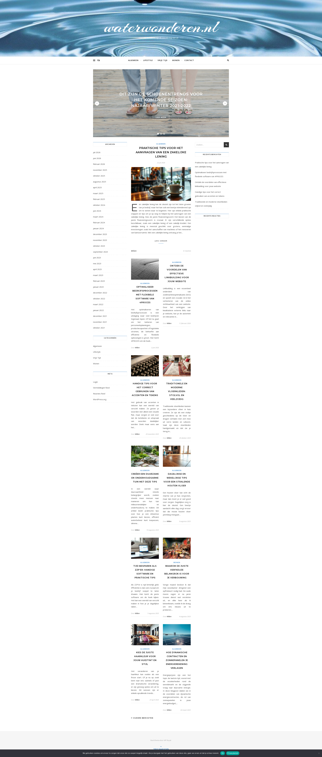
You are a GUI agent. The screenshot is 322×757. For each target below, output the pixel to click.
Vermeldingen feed (101, 387)
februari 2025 (99, 199)
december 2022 (100, 292)
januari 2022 (98, 310)
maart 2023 (98, 275)
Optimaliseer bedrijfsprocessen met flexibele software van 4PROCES (145, 295)
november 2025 (100, 170)
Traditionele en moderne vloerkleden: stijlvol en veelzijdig (176, 391)
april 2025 (97, 187)
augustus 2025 (99, 181)
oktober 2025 (99, 175)
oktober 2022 (99, 298)
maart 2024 (98, 216)
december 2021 (100, 316)
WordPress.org (99, 399)
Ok (223, 753)
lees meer (161, 117)
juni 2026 (97, 158)
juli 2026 (96, 152)
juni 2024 (97, 211)
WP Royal (167, 740)
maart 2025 (98, 193)
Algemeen (133, 60)
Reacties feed (99, 393)
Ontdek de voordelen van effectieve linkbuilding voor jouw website (177, 274)
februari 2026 (99, 164)
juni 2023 (97, 257)
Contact (189, 60)
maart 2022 (98, 304)
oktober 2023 (99, 246)
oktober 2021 (99, 327)
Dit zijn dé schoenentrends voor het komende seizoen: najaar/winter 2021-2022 (161, 100)
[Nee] (319, 753)
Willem (133, 251)
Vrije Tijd (162, 60)
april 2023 (97, 269)
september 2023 (100, 252)
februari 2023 (99, 281)
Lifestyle (148, 60)
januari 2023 (98, 287)
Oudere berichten (143, 718)
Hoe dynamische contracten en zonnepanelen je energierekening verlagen (177, 660)
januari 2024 (98, 228)
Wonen (176, 60)
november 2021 (100, 322)
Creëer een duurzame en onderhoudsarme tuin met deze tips (145, 478)
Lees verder (161, 241)
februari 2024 (99, 222)
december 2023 (100, 234)
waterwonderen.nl (161, 26)
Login (95, 382)
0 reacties (187, 251)
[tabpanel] (161, 103)
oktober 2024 (99, 205)
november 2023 (100, 240)
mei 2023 (97, 263)
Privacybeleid (232, 753)
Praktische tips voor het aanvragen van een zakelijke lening (161, 152)
